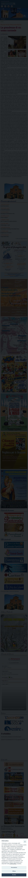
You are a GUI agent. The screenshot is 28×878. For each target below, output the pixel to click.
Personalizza (14, 867)
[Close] (24, 841)
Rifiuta (14, 871)
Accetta (14, 874)
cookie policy (13, 863)
